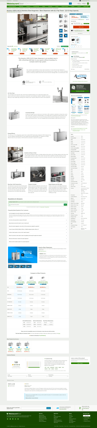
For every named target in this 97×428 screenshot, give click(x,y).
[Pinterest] (18, 419)
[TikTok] (15, 419)
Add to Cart (11, 53)
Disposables (50, 6)
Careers (70, 417)
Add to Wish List (80, 33)
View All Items (16, 46)
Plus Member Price (83, 16)
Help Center (9, 0)
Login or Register (80, 363)
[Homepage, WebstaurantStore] (15, 3)
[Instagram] (7, 419)
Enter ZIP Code (74, 53)
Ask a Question (65, 46)
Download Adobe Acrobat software (76, 115)
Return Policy (71, 422)
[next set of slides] (68, 51)
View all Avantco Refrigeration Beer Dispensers (80, 81)
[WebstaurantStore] (19, 413)
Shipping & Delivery (87, 421)
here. (59, 333)
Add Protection (86, 23)
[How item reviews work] (19, 367)
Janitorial (72, 6)
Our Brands (71, 416)
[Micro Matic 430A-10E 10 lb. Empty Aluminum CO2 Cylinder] (23, 51)
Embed (45, 253)
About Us (70, 415)
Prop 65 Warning (42, 335)
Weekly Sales (56, 417)
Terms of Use (66, 426)
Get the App (15, 0)
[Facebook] (13, 419)
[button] (61, 16)
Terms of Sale (56, 426)
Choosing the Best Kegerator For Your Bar (81, 128)
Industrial (78, 6)
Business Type (86, 6)
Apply (88, 30)
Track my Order (86, 417)
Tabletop (43, 6)
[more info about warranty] (81, 24)
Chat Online (86, 419)
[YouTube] (10, 419)
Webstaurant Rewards (42, 416)
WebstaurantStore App (42, 417)
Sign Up (48, 408)
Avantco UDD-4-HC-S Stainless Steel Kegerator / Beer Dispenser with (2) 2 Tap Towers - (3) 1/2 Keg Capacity (43, 282)
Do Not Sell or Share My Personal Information (83, 426)
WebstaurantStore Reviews (58, 421)
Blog (54, 415)
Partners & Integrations (42, 421)
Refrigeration (21, 6)
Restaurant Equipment (12, 6)
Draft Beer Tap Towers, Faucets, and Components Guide (79, 130)
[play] (22, 254)
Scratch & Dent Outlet (57, 416)
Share (59, 46)
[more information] (84, 57)
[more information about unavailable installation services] (87, 52)
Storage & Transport (65, 6)
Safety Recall (56, 422)
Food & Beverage (36, 6)
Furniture (56, 6)
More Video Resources (42, 251)
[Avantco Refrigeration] (80, 76)
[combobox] (47, 4)
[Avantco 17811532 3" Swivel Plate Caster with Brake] (34, 51)
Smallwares (28, 6)
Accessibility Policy (72, 426)
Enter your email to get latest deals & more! (13, 408)
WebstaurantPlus (41, 415)
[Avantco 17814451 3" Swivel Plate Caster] (45, 51)
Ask (65, 204)
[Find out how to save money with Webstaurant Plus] (8, 48)
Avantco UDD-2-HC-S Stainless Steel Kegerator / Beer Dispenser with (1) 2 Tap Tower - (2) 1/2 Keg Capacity (19, 282)
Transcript (41, 253)
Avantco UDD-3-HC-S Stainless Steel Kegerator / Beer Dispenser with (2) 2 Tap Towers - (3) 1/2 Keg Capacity (31, 282)
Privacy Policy (61, 426)
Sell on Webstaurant (72, 421)
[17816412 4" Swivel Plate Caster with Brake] (56, 51)
